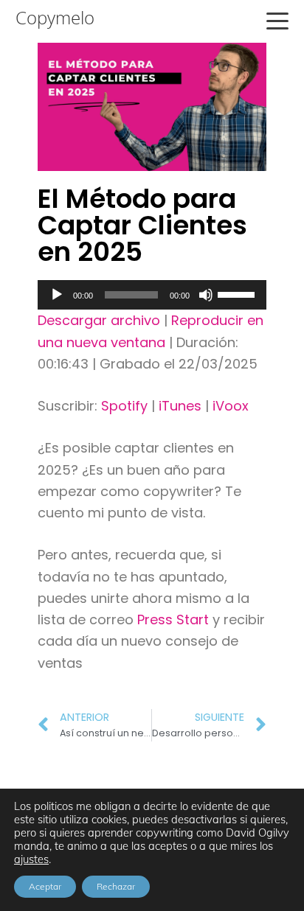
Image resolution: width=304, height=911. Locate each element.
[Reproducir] (56, 294)
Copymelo (54, 17)
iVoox (231, 406)
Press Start (175, 619)
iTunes (180, 406)
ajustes (31, 859)
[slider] (238, 293)
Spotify (124, 406)
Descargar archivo (99, 320)
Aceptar (45, 886)
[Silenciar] (205, 294)
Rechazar (116, 886)
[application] (152, 295)
